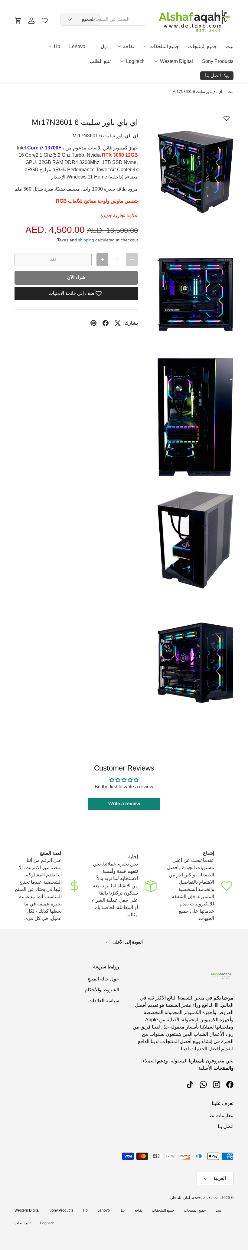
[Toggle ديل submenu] (96, 46)
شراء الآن (76, 277)
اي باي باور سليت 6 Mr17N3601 (197, 91)
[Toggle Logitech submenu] (122, 61)
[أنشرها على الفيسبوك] (106, 323)
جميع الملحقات (164, 46)
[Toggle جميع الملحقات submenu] (145, 46)
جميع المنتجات (202, 46)
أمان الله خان (180, 1198)
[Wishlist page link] (45, 21)
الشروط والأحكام (102, 989)
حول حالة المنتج (103, 978)
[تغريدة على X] (118, 323)
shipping (86, 239)
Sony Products (217, 61)
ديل (104, 46)
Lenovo (77, 46)
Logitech (135, 61)
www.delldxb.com (206, 1198)
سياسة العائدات (103, 1000)
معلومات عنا (220, 1115)
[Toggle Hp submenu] (49, 46)
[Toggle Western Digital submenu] (155, 61)
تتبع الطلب (100, 61)
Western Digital (176, 61)
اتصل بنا (225, 1126)
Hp (57, 46)
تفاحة (128, 46)
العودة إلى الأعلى (127, 942)
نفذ (53, 259)
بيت (229, 46)
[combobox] (103, 19)
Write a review (124, 803)
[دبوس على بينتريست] (93, 323)
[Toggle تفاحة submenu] (118, 46)
